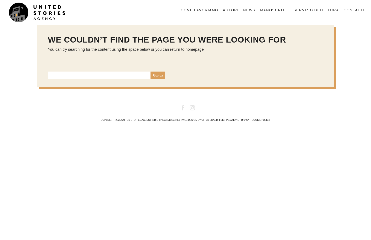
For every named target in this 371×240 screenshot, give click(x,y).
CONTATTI (354, 10)
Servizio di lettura (316, 10)
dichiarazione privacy (234, 120)
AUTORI (231, 10)
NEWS (249, 10)
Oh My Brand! (210, 120)
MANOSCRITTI (274, 10)
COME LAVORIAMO (199, 10)
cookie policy (261, 120)
